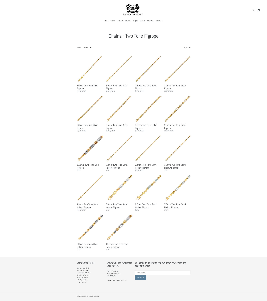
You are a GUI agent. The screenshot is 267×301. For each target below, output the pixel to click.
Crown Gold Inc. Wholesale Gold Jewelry (90, 296)
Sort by (79, 48)
